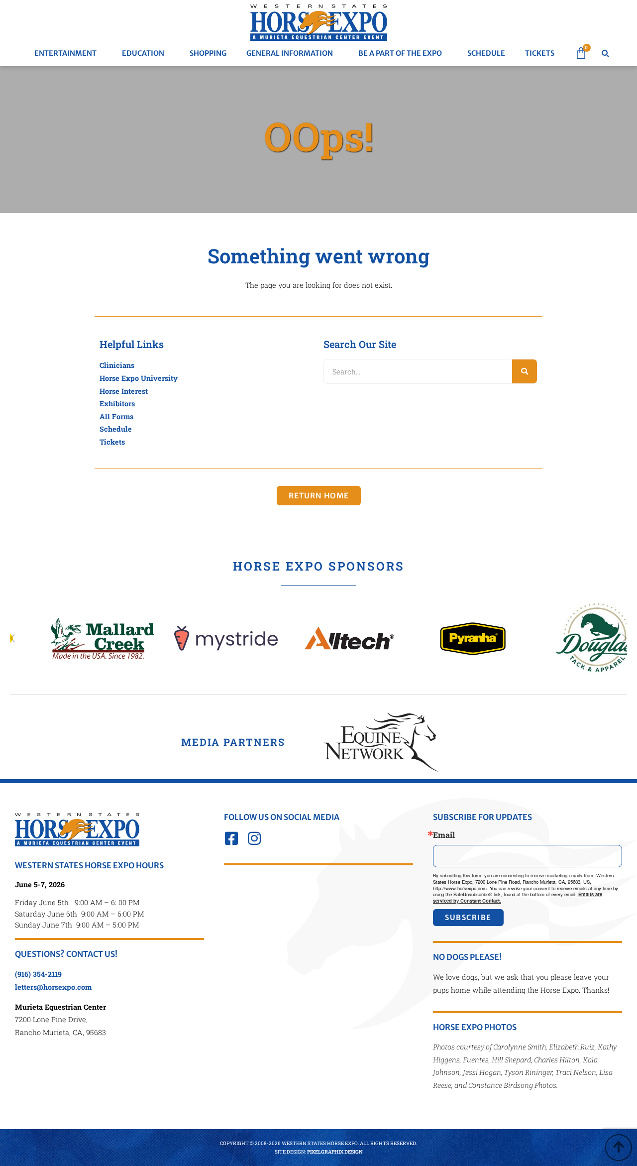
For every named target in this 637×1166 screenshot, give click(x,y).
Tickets (112, 442)
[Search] (524, 371)
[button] (605, 53)
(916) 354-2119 (38, 974)
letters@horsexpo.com (53, 987)
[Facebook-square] (231, 838)
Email (444, 835)
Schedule (116, 429)
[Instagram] (254, 838)
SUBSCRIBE (468, 917)
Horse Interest (124, 391)
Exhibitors (117, 403)
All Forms (116, 416)
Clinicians (117, 365)
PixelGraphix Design (335, 1152)
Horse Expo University (139, 378)
